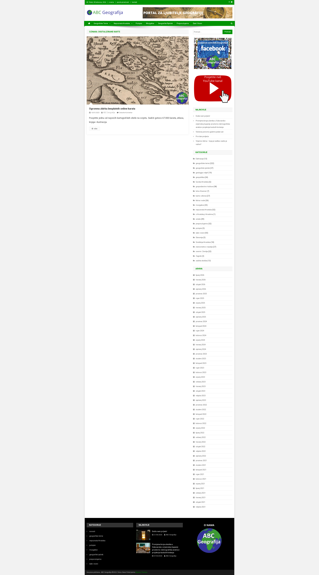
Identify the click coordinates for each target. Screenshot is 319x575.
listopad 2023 (201, 363)
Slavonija (199, 237)
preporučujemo (183, 23)
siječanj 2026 (201, 289)
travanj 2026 (201, 280)
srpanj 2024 (200, 340)
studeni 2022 (201, 410)
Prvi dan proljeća (202, 136)
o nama (111, 2)
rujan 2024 (200, 331)
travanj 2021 (201, 497)
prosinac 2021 (201, 460)
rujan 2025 (200, 298)
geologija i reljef (202, 173)
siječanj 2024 (201, 349)
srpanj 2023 (200, 377)
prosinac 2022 (201, 405)
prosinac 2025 (201, 294)
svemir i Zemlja (202, 251)
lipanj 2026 (200, 275)
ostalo (198, 219)
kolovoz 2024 (201, 335)
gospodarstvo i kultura (204, 187)
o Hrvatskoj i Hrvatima (204, 214)
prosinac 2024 (201, 321)
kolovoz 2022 (201, 423)
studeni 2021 (201, 465)
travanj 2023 (201, 386)
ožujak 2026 (200, 284)
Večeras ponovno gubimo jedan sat (209, 132)
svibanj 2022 (201, 437)
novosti (92, 531)
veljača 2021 (201, 507)
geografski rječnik (165, 23)
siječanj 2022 (201, 456)
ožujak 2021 (200, 502)
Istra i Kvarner (201, 191)
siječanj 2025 (201, 317)
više (95, 129)
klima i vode (200, 200)
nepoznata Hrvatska (122, 23)
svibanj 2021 (201, 493)
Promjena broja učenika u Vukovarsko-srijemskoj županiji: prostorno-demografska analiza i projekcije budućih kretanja (213, 124)
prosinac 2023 (201, 354)
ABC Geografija (109, 113)
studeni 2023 (201, 359)
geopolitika (200, 177)
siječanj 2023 (201, 400)
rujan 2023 (200, 368)
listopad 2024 (201, 326)
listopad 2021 (201, 470)
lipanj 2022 (200, 433)
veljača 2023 (201, 396)
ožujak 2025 (200, 312)
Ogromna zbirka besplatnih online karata (112, 108)
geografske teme (101, 23)
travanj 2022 (201, 442)
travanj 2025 (201, 308)
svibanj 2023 (201, 382)
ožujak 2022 (200, 447)
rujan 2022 (200, 419)
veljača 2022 (201, 451)
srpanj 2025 (200, 303)
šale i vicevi (197, 23)
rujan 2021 (200, 474)
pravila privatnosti (123, 2)
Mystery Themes (141, 572)
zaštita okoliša (201, 261)
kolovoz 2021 (201, 479)
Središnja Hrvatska (203, 242)
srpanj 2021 (200, 484)
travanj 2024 (201, 345)
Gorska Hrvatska (202, 182)
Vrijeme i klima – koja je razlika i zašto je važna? (211, 142)
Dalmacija (199, 159)
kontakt (134, 2)
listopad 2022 (201, 414)
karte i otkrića (201, 196)
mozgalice (150, 23)
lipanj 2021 (200, 488)
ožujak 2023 (200, 391)
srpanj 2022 (200, 428)
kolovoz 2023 (201, 372)
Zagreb (198, 256)
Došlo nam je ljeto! (203, 116)
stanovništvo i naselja (204, 247)
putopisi (139, 23)
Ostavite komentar (125, 113)
